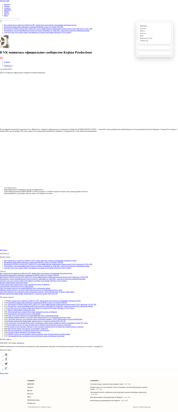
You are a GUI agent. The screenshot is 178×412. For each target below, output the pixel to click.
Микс (6, 15)
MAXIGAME (4, 1)
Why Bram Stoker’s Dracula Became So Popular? (106, 397)
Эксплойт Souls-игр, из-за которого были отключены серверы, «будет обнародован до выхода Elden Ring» (37, 292)
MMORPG (8, 10)
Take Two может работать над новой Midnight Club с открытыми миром (25, 288)
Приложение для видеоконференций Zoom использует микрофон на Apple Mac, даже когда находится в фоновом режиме (47, 30)
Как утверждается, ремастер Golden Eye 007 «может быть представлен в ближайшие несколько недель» (40, 25)
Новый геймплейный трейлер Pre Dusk (14, 282)
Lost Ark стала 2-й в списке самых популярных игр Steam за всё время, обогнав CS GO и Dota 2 (37, 32)
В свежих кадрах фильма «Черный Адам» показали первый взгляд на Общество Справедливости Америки (46, 327)
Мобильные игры (33, 400)
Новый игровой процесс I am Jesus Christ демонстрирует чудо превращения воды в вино (31, 290)
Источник (3, 250)
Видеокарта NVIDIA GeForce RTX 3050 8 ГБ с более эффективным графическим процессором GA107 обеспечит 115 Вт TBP (48, 29)
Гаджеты (7, 8)
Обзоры (7, 6)
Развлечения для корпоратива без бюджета (105, 400)
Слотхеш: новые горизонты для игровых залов (23, 332)
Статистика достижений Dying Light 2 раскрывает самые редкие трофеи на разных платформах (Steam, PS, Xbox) (48, 323)
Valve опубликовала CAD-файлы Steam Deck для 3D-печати (28, 330)
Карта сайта (4, 373)
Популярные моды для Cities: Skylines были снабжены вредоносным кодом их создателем (39, 325)
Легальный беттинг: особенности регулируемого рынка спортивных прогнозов (36, 336)
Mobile (6, 12)
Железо (6, 14)
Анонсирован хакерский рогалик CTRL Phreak (16, 286)
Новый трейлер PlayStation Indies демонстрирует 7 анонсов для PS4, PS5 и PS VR (28, 294)
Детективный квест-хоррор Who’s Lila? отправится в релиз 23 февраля (25, 284)
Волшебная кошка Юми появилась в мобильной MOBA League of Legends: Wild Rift (33, 27)
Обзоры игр (8, 66)
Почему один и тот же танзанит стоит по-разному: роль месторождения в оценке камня (39, 334)
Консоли (7, 4)
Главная (7, 62)
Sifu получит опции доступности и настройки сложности (27, 328)
